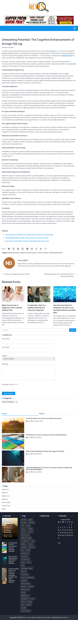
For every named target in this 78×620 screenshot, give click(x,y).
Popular (42, 414)
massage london (26, 568)
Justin (29, 421)
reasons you (25, 589)
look (22, 565)
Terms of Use (6, 505)
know (23, 562)
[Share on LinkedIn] (18, 249)
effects (23, 544)
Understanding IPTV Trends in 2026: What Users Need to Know (26, 238)
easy (32, 541)
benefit (23, 523)
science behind (42, 253)
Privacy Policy (6, 502)
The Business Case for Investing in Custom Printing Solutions (46, 435)
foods (28, 550)
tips (22, 605)
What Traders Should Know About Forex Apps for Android (45, 451)
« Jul (59, 543)
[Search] (74, 28)
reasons (30, 586)
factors (30, 544)
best (22, 526)
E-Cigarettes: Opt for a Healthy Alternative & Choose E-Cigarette (37, 307)
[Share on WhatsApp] (22, 249)
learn (29, 562)
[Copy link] (45, 249)
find (22, 550)
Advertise (5, 499)
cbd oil (23, 532)
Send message (8, 393)
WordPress (64, 617)
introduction (25, 559)
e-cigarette (25, 541)
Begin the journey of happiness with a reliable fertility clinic (12, 307)
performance (25, 583)
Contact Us (5, 489)
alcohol (23, 520)
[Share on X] (13, 249)
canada (30, 529)
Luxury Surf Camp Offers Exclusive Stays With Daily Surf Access (27, 241)
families (24, 547)
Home (4, 509)
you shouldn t (25, 611)
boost (23, 529)
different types (26, 538)
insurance (24, 556)
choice (30, 532)
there (32, 599)
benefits (31, 523)
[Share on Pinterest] (27, 249)
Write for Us (5, 496)
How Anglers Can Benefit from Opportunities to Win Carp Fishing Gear (29, 234)
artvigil (10, 253)
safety (23, 593)
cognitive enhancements (28, 253)
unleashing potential (55, 253)
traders (28, 605)
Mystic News (26, 617)
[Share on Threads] (41, 249)
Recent (4, 414)
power (23, 586)
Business (16, 253)
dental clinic (25, 535)
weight (23, 608)
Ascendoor (47, 617)
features (32, 547)
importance (25, 553)
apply (30, 520)
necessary (24, 574)
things (29, 602)
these (23, 602)
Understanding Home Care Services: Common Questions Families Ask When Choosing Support (14, 575)
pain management (27, 577)
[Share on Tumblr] (36, 249)
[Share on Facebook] (9, 249)
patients (24, 580)
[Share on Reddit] (32, 249)
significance (25, 596)
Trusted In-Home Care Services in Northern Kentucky (44, 418)
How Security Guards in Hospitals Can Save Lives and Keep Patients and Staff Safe (64, 309)
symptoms (24, 599)
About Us (5, 492)
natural (23, 571)
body (28, 526)
